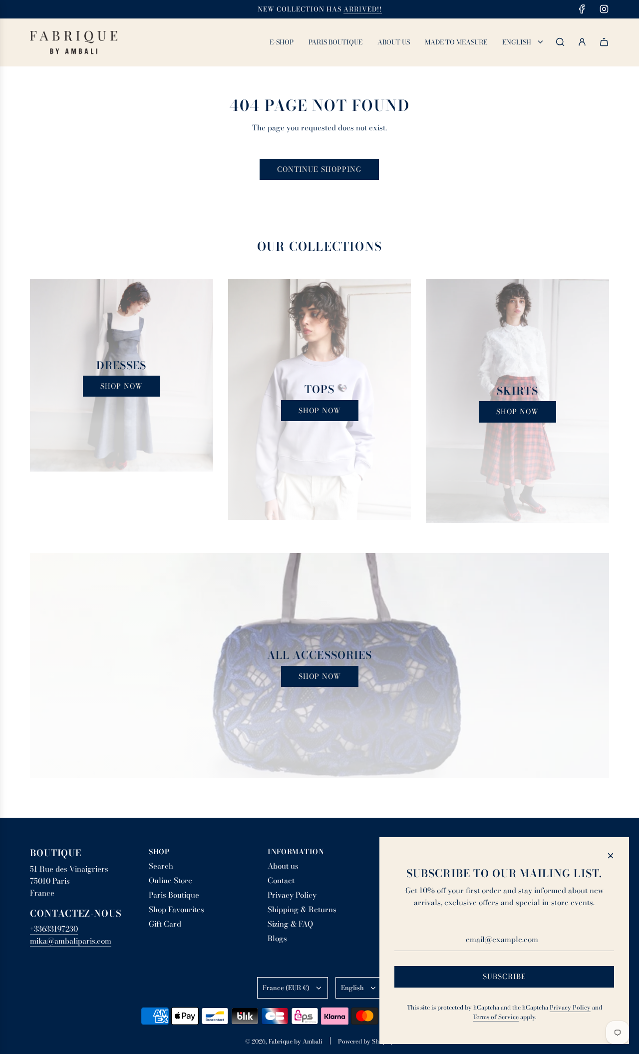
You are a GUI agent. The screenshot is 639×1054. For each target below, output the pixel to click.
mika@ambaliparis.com (70, 941)
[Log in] (582, 42)
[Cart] (604, 42)
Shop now (121, 386)
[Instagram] (604, 9)
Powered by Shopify (366, 1041)
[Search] (560, 42)
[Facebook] (582, 9)
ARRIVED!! (362, 9)
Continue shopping (319, 169)
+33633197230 (54, 929)
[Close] (611, 856)
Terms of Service (496, 1017)
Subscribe (504, 976)
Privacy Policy (570, 1007)
